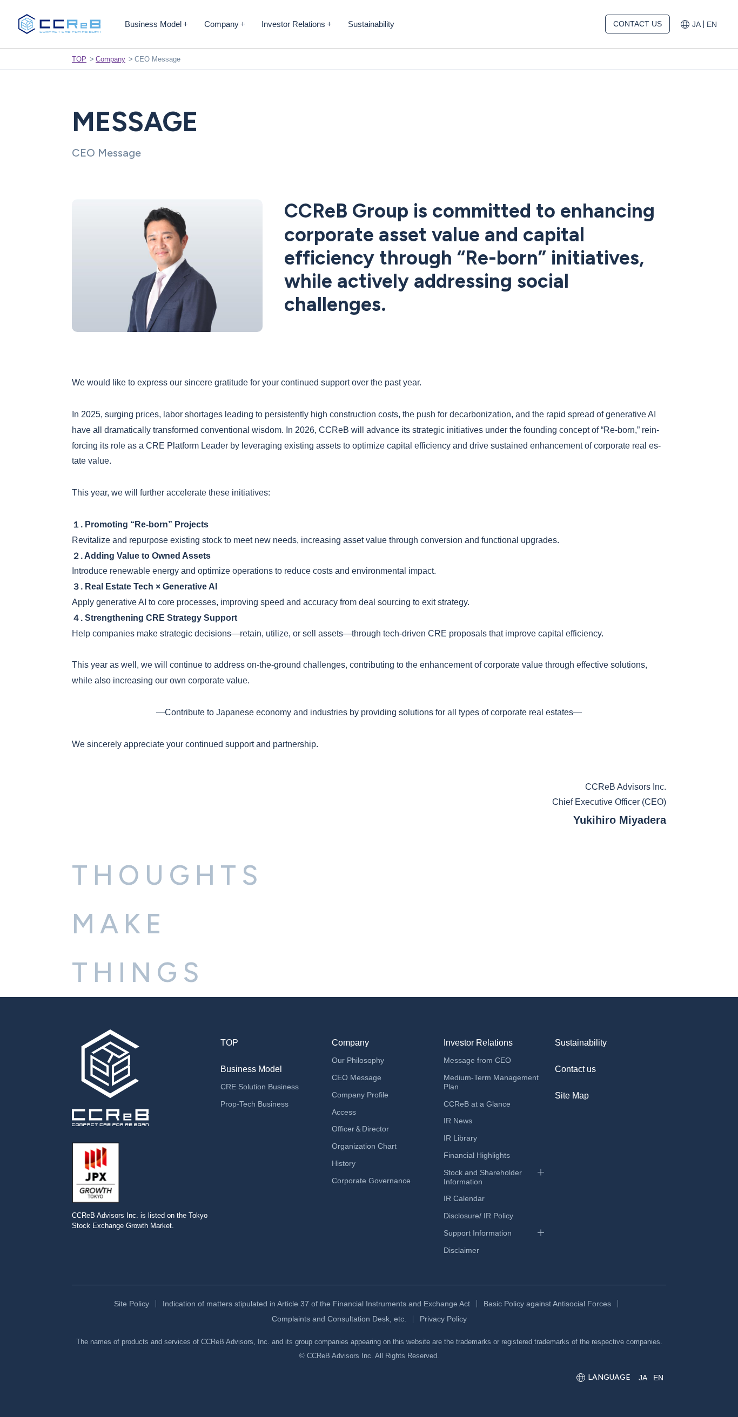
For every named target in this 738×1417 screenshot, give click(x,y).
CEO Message (356, 1077)
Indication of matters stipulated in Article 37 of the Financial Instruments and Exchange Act (316, 1303)
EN (712, 24)
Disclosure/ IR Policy (478, 1215)
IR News (458, 1120)
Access (344, 1112)
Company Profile (360, 1094)
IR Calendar (464, 1198)
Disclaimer (461, 1250)
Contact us (575, 1069)
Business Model (251, 1069)
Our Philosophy (358, 1060)
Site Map (572, 1095)
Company (110, 59)
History (343, 1163)
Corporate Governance (371, 1180)
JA (696, 24)
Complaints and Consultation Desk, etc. (339, 1318)
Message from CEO (477, 1060)
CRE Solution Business (259, 1086)
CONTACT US (637, 23)
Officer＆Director (360, 1128)
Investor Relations (478, 1042)
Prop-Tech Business (254, 1104)
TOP (79, 59)
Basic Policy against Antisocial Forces (547, 1303)
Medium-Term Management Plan (491, 1082)
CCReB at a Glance (477, 1104)
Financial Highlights (477, 1155)
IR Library (460, 1138)
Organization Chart (364, 1146)
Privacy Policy (443, 1318)
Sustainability (581, 1042)
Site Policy (131, 1303)
